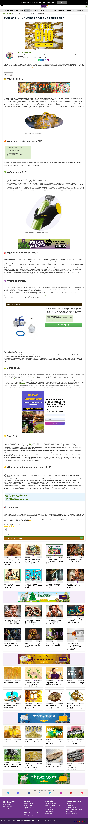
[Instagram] (61, 793)
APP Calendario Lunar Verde (31, 813)
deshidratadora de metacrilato (50, 296)
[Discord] (18, 793)
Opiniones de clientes (8, 808)
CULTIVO (42, 10)
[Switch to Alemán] (79, 821)
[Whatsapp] (39, 60)
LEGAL (47, 10)
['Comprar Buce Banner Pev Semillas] (44, 244)
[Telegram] (41, 60)
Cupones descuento (29, 805)
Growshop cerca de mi (8, 810)
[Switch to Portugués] (84, 821)
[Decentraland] (82, 793)
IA (82, 10)
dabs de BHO (22, 383)
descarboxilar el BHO (9, 378)
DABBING (26, 10)
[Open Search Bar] (86, 6)
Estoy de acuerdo (62, 2)
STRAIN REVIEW (34, 10)
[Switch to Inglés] (74, 821)
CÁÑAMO (78, 10)
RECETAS (12, 10)
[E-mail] (48, 60)
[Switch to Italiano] (82, 821)
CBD (73, 10)
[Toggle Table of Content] (10, 74)
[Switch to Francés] (77, 821)
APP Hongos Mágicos (29, 815)
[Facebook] (43, 60)
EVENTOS (68, 10)
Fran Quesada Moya (24, 53)
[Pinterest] (71, 793)
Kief (30, 444)
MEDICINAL (53, 10)
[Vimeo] (50, 793)
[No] (86, 2)
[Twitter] (45, 60)
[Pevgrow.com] (44, 5)
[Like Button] (5, 529)
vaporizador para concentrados (28, 377)
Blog (10, 13)
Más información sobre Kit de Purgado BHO (63, 324)
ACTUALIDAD (61, 10)
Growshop (5, 13)
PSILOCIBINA (19, 10)
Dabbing (15, 13)
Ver (81, 538)
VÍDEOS (7, 10)
